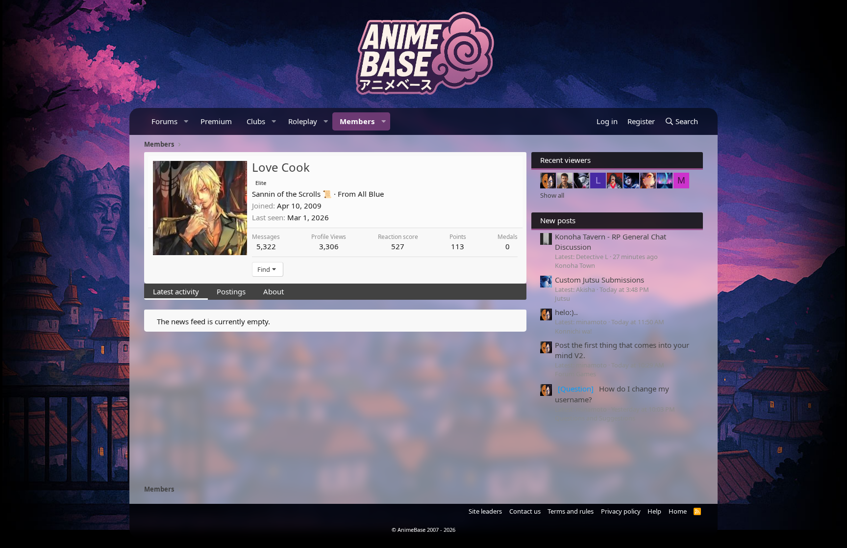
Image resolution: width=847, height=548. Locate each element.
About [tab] (273, 291)
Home (678, 511)
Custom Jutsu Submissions (599, 280)
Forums (164, 121)
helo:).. (566, 312)
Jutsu (562, 298)
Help (654, 511)
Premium (216, 121)
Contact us (525, 511)
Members (357, 121)
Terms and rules (571, 511)
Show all (552, 195)
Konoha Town (575, 265)
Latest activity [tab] (176, 291)
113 (457, 246)
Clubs (256, 121)
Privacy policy (621, 511)
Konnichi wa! (573, 331)
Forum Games (575, 373)
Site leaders (485, 511)
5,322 (266, 246)
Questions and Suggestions (595, 418)
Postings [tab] (231, 291)
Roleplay (302, 121)
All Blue (371, 194)
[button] (186, 121)
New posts (557, 220)
